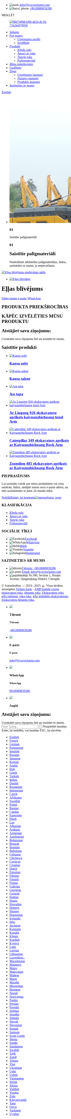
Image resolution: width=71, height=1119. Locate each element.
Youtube (28, 549)
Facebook (31, 538)
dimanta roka (32, 592)
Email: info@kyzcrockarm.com (41, 571)
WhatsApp (34, 298)
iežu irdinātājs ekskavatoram (50, 596)
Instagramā (33, 553)
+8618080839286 (41, 8)
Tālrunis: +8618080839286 (39, 568)
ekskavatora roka (12, 592)
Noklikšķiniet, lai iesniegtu (18, 497)
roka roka (25, 596)
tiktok (23, 546)
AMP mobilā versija (46, 589)
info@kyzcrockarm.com (35, 5)
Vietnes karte (24, 589)
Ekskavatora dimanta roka (18, 599)
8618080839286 (19, 691)
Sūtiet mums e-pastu (14, 298)
